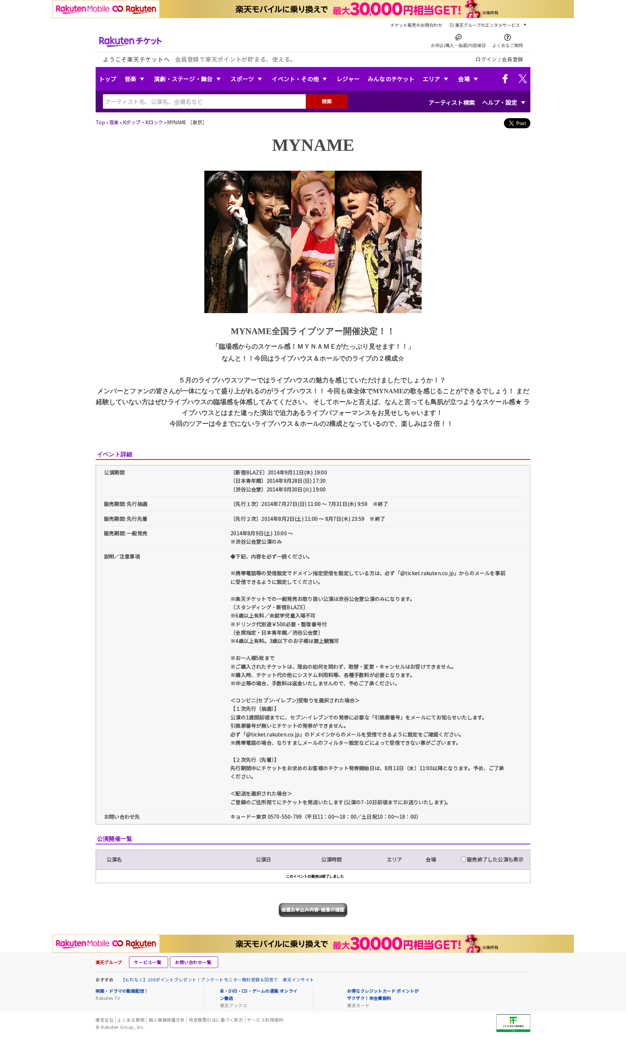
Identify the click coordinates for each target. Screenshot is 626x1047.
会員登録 (512, 59)
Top (100, 122)
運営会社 (104, 1020)
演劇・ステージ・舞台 (183, 78)
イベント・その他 (295, 78)
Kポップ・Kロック (143, 122)
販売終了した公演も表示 (494, 859)
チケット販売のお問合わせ (416, 25)
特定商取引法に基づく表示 (216, 1020)
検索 (327, 101)
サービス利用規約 (265, 1020)
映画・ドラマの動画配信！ (122, 991)
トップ (108, 78)
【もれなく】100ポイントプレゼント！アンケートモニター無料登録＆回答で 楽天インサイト (217, 979)
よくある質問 (131, 1020)
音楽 (130, 78)
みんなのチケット (391, 78)
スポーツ (242, 78)
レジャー (348, 78)
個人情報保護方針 (167, 1020)
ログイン (486, 59)
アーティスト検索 (452, 102)
